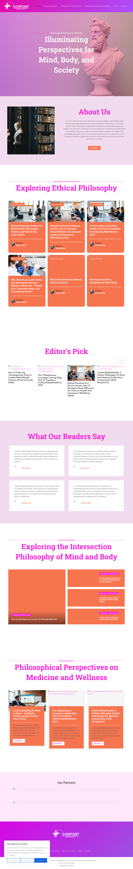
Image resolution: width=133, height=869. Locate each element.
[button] (123, 361)
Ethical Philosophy (51, 6)
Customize (14, 860)
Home (38, 6)
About (115, 6)
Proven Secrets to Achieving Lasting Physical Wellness (109, 618)
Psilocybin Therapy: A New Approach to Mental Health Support (108, 599)
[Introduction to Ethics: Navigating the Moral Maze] (105, 265)
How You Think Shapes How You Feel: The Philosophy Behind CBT (34, 619)
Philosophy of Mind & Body (71, 6)
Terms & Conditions (68, 851)
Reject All (27, 860)
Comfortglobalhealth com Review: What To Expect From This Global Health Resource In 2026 (113, 374)
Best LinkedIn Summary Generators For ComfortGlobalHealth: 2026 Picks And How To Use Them (85, 376)
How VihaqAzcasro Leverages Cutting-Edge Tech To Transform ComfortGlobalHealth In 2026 (25, 716)
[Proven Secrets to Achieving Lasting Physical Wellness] (82, 616)
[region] (27, 853)
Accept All (40, 860)
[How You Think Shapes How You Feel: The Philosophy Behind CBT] (36, 596)
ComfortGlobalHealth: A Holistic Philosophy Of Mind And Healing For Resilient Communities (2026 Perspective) (55, 378)
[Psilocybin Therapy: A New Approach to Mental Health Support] (82, 598)
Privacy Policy (54, 851)
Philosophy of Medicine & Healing (97, 6)
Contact (124, 6)
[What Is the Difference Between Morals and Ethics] (66, 265)
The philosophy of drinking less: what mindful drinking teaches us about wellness (110, 580)
